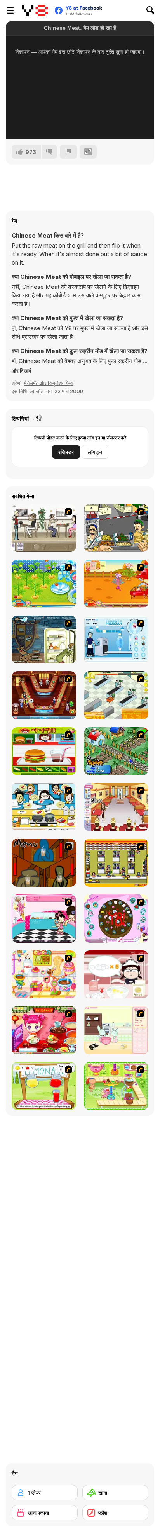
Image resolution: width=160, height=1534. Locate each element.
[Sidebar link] (10, 10)
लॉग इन (95, 452)
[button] (21, 371)
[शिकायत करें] (68, 152)
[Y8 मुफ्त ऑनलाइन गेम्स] (35, 10)
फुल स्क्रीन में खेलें (80, 123)
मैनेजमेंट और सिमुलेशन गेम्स (48, 383)
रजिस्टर (66, 452)
